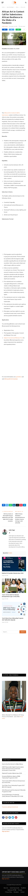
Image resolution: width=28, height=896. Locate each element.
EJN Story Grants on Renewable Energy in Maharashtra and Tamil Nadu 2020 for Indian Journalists (7, 517)
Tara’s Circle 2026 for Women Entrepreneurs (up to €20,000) (10, 596)
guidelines (19, 376)
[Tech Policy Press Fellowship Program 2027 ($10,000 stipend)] (14, 609)
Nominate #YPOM (12, 890)
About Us (6, 888)
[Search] (25, 2)
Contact (22, 892)
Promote (20, 890)
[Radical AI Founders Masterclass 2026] (14, 564)
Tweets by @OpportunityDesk (10, 807)
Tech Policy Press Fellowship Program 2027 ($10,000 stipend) (12, 619)
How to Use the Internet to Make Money (12, 764)
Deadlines (23, 888)
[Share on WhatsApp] (18, 30)
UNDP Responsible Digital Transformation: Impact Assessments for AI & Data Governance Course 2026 (13, 768)
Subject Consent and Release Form (13, 338)
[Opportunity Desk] (14, 2)
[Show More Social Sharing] (24, 30)
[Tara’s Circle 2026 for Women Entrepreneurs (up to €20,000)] (14, 586)
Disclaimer (16, 892)
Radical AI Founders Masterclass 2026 (12, 573)
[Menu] (3, 2)
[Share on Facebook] (5, 30)
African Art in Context (11, 379)
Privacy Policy (8, 892)
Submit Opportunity (14, 888)
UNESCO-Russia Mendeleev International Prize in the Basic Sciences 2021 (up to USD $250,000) (20, 518)
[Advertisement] (14, 97)
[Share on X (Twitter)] (11, 30)
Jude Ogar (5, 26)
